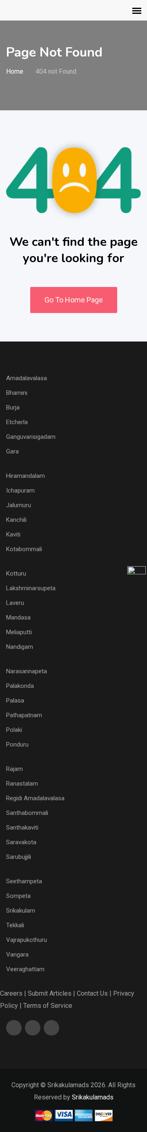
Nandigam (19, 646)
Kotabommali (24, 549)
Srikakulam (20, 910)
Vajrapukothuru (26, 940)
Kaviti (13, 534)
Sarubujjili (18, 856)
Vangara (17, 954)
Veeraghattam (25, 969)
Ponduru (17, 744)
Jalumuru (18, 505)
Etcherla (17, 422)
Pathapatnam (24, 715)
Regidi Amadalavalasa (35, 798)
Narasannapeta (26, 671)
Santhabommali (27, 813)
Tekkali (15, 925)
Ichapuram (20, 490)
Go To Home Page (74, 300)
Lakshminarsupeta (31, 588)
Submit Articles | (51, 993)
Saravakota (21, 842)
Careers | (13, 993)
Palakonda (20, 686)
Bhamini (16, 392)
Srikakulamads (93, 1097)
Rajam (14, 769)
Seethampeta (24, 881)
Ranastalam (22, 783)
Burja (13, 407)
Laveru (15, 603)
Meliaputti (19, 632)
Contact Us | (94, 993)
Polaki (14, 730)
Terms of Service (47, 1005)
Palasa (15, 700)
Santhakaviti (22, 827)
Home (14, 71)
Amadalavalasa (26, 378)
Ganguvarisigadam (31, 436)
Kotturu (16, 573)
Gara (12, 451)
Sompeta (18, 896)
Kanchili (16, 519)
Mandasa (18, 617)
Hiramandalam (25, 476)
